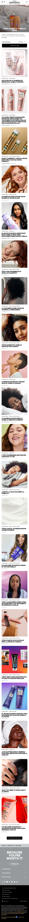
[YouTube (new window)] (7, 881)
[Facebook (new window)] (2, 881)
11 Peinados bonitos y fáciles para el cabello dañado (13, 382)
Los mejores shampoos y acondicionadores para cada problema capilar (13, 828)
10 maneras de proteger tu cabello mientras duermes (12, 419)
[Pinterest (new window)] (12, 882)
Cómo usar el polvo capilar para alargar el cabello (13, 640)
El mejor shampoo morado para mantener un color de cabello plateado (14, 715)
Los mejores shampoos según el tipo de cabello (13, 566)
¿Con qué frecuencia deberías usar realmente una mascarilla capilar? (14, 753)
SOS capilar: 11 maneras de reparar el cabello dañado (13, 81)
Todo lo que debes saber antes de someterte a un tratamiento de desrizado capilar (14, 603)
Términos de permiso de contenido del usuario (9, 898)
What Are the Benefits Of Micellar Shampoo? (11, 272)
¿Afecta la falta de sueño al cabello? (13, 492)
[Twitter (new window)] (9, 881)
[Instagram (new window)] (4, 882)
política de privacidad (15, 912)
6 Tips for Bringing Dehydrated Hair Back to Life (14, 455)
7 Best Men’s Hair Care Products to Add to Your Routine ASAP (14, 677)
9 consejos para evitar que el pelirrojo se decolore (13, 197)
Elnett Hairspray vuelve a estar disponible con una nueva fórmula (14, 159)
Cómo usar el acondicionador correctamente (14, 529)
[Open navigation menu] (26, 2)
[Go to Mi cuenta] (2, 2)
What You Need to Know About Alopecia (14, 790)
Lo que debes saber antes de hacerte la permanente (13, 308)
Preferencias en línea (5, 894)
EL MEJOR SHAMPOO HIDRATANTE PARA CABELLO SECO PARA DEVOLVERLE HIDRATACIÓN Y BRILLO (14, 234)
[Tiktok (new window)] (17, 882)
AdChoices (19, 910)
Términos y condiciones (6, 896)
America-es (6, 901)
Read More (4, 37)
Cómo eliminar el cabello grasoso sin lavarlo (12, 345)
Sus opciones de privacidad (8, 917)
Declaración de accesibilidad (7, 892)
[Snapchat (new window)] (14, 882)
